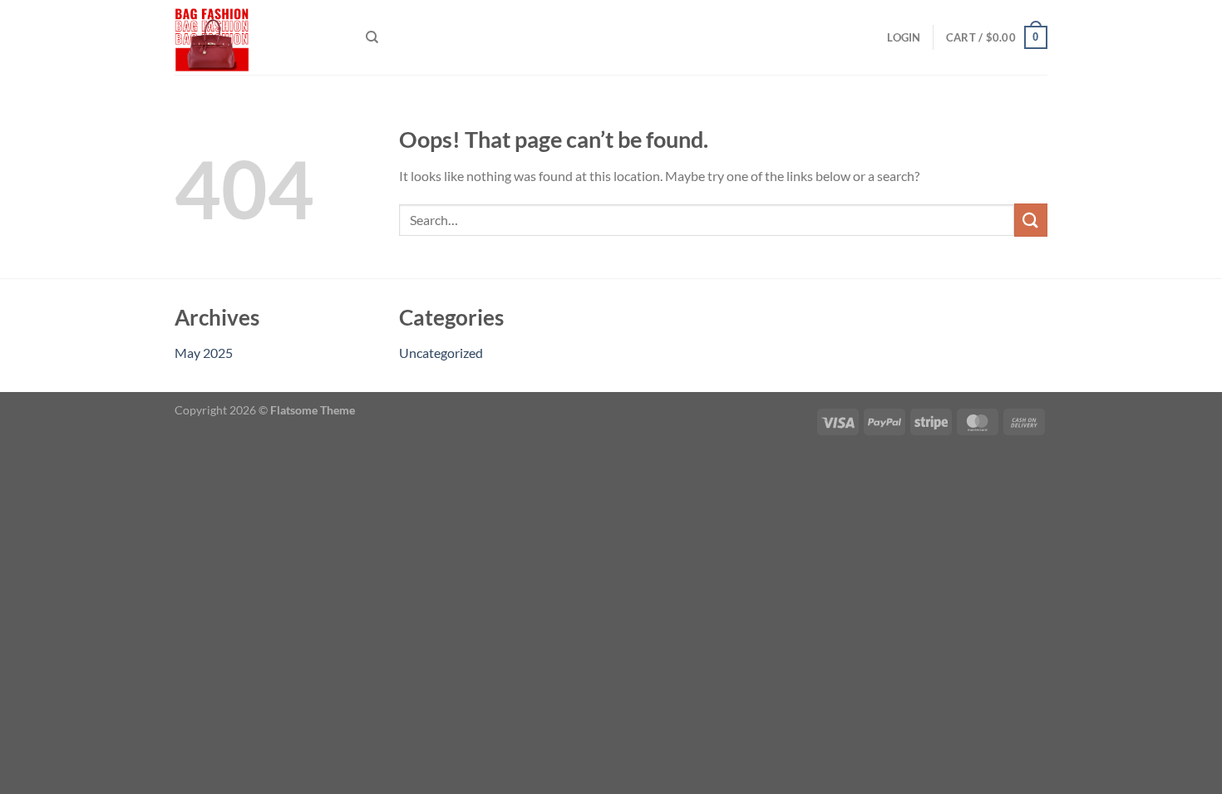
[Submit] (1030, 219)
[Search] (372, 37)
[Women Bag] (258, 37)
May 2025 (204, 352)
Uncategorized (441, 352)
